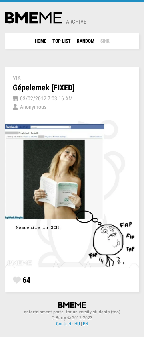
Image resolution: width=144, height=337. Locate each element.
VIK (17, 77)
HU (77, 324)
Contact (64, 324)
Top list (61, 41)
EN (85, 324)
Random (85, 41)
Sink (105, 41)
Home (40, 41)
